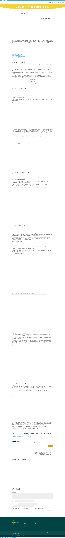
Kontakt (63, 2)
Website (13, 506)
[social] (13, 525)
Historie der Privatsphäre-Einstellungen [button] (43, 532)
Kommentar (14, 492)
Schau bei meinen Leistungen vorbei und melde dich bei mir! (21, 436)
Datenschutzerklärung (44, 455)
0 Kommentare (28, 15)
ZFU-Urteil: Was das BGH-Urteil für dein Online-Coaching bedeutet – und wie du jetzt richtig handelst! (29, 464)
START (50, 2)
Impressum (23, 532)
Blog (56, 2)
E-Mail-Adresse (14, 503)
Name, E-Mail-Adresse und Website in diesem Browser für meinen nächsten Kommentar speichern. (29, 508)
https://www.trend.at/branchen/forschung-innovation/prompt (22, 431)
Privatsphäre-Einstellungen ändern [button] (32, 532)
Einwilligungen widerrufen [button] (15, 533)
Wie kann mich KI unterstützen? (18, 472)
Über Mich (59, 2)
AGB (44, 523)
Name (13, 501)
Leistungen (53, 2)
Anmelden (50, 445)
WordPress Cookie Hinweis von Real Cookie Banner (8, 537)
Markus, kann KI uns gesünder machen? (19, 478)
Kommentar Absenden (50, 510)
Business (23, 15)
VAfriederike (15, 15)
